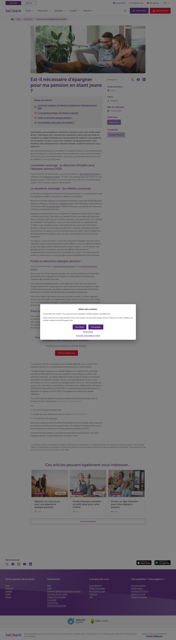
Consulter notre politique (88, 336)
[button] (95, 327)
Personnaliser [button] (88, 332)
